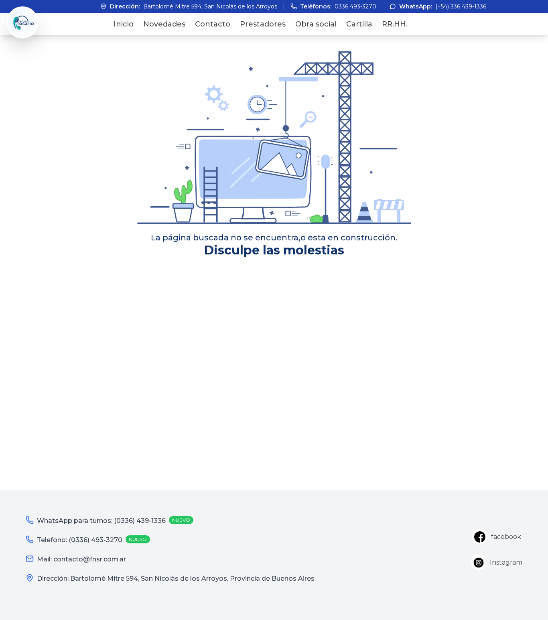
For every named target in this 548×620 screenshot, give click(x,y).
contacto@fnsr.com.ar (89, 559)
